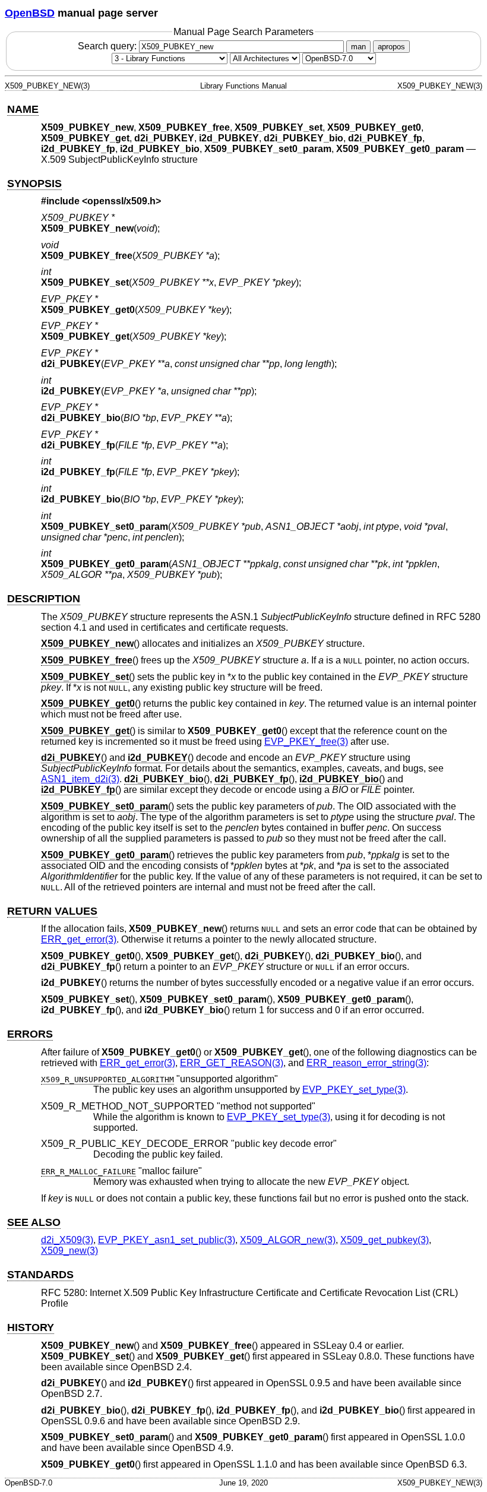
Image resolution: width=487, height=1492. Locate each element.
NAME (23, 109)
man (358, 46)
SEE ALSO (34, 1222)
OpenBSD (30, 13)
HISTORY (30, 1327)
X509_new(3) (69, 1251)
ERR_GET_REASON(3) (231, 1063)
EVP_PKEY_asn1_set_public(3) (166, 1240)
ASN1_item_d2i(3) (80, 779)
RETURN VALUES (52, 911)
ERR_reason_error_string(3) (366, 1063)
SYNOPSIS (34, 183)
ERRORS (30, 1034)
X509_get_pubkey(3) (384, 1240)
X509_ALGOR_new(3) (288, 1240)
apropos (391, 46)
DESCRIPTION (43, 599)
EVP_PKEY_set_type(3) (354, 1090)
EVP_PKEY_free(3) (306, 741)
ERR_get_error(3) (78, 939)
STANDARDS (40, 1275)
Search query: (108, 46)
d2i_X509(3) (67, 1240)
